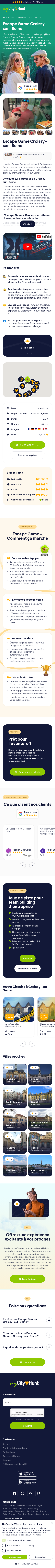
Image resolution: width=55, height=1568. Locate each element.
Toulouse (7, 1508)
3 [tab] (31, 352)
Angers (46, 1514)
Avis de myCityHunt (11, 1456)
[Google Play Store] (27, 1482)
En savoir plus (35, 1535)
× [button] (52, 1523)
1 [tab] (24, 352)
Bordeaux (19, 1511)
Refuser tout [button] (40, 1557)
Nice (15, 1508)
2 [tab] (27, 352)
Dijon (30, 1514)
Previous (23, 865)
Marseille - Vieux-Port (26, 1505)
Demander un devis (27, 968)
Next (32, 865)
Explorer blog (9, 1452)
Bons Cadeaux (29, 1279)
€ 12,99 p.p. (29, 445)
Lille (27, 1511)
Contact (7, 1460)
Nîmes (38, 1514)
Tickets (6, 1444)
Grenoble (22, 1514)
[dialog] (27, 1544)
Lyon (40, 1505)
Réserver (27, 958)
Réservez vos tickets (29, 772)
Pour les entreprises (27, 455)
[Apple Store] (27, 1474)
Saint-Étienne (9, 1514)
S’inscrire (27, 1425)
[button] (27, 1563)
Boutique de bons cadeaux (15, 1448)
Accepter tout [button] (15, 1557)
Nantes (22, 1508)
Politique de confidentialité (27, 1420)
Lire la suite (27, 224)
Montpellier (8, 1511)
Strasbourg (33, 1508)
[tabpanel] (27, 343)
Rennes (34, 1511)
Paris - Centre (9, 1505)
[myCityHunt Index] (16, 9)
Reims (43, 1511)
